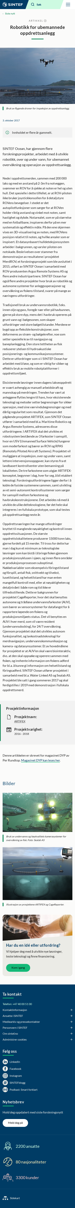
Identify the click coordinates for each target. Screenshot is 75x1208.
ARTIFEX (19, 721)
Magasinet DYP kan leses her (40, 760)
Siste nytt (10, 13)
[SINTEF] (12, 4)
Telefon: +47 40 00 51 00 (17, 1004)
